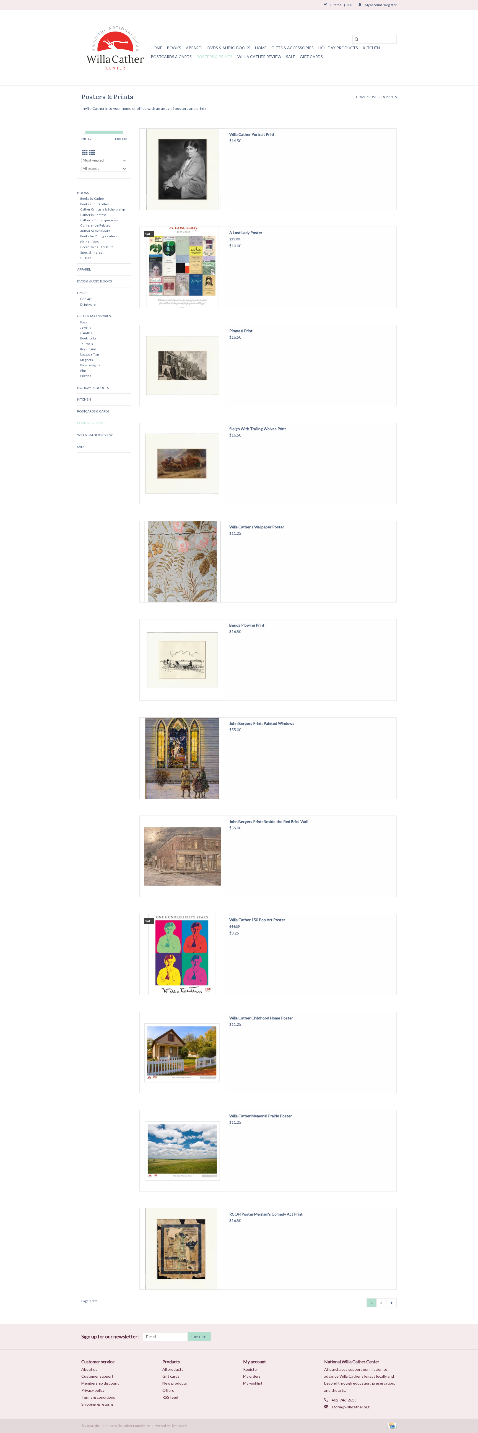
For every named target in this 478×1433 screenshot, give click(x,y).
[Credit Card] (391, 1425)
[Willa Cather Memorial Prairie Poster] (182, 1150)
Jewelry (86, 327)
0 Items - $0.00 (341, 5)
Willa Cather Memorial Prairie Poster (260, 1115)
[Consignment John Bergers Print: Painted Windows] (182, 758)
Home (156, 47)
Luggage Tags (90, 354)
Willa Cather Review (259, 56)
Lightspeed (178, 1426)
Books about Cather (94, 204)
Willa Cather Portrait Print (251, 134)
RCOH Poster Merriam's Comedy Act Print (266, 1214)
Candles (86, 333)
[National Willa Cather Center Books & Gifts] (115, 48)
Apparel (194, 47)
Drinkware (88, 304)
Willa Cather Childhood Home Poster (261, 1018)
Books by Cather (92, 198)
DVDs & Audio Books (228, 47)
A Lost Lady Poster (245, 232)
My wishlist (253, 1383)
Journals (86, 344)
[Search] (356, 39)
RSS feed (170, 1397)
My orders (252, 1376)
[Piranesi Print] (182, 365)
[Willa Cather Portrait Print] (182, 169)
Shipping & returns (97, 1404)
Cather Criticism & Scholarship (102, 209)
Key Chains (88, 349)
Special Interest (91, 252)
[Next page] (391, 1302)
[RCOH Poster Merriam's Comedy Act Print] (182, 1248)
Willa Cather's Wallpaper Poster (256, 527)
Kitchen (371, 47)
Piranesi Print (241, 330)
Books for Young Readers (98, 236)
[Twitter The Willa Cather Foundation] (372, 1336)
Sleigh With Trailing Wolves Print (257, 428)
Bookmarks (88, 338)
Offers (168, 1390)
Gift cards (311, 56)
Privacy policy (93, 1390)
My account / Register (380, 5)
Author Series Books (95, 231)
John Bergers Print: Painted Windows (261, 723)
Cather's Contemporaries (99, 220)
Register (250, 1369)
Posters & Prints (214, 56)
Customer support (97, 1376)
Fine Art (86, 299)
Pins (83, 370)
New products (174, 1383)
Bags (83, 322)
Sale (290, 56)
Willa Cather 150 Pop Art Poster (257, 919)
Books (174, 47)
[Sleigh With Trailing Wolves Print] (182, 463)
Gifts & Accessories (292, 47)
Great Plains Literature (97, 247)
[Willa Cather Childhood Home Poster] (182, 1052)
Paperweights (90, 365)
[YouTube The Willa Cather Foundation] (382, 1336)
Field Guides (89, 241)
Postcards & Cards (171, 56)
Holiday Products (338, 47)
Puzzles (85, 376)
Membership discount (100, 1383)
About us (89, 1369)
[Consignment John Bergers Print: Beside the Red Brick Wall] (182, 856)
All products (172, 1369)
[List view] (92, 152)
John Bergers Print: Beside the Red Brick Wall (268, 821)
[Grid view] (85, 152)
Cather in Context (93, 215)
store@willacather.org (351, 1407)
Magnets (86, 360)
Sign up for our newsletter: (110, 1336)
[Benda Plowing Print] (182, 659)
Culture (86, 257)
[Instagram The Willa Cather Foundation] (392, 1336)
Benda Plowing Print (246, 625)
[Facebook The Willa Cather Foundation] (363, 1336)
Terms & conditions (98, 1397)
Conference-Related (95, 225)
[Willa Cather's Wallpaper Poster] (182, 561)
